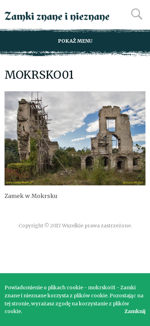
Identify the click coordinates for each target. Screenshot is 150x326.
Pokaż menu (75, 41)
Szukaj (136, 14)
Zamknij (135, 311)
